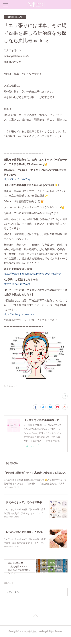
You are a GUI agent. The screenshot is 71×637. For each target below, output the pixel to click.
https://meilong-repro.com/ (19, 314)
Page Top (35, 617)
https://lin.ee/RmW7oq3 (17, 179)
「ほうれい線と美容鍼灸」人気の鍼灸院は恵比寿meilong (37, 532)
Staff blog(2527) (10, 386)
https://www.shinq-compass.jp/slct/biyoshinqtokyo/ (32, 273)
